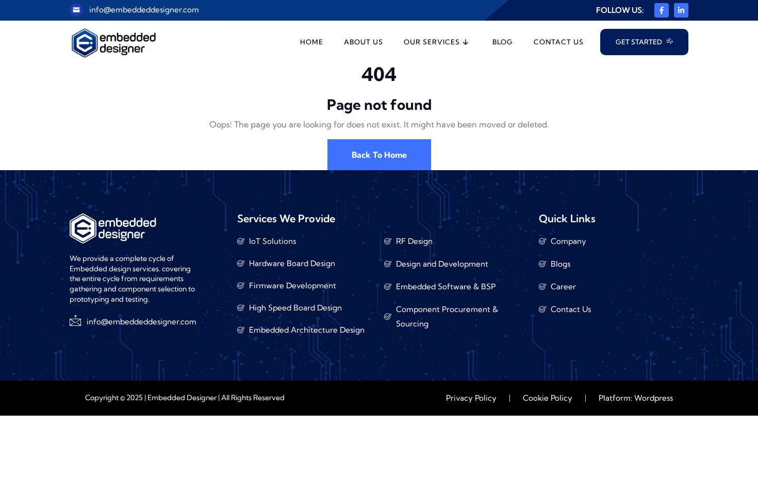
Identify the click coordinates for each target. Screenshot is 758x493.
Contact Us (559, 42)
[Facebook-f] (661, 10)
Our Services (432, 42)
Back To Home (379, 155)
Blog (502, 42)
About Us (363, 42)
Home (311, 42)
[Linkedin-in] (681, 10)
